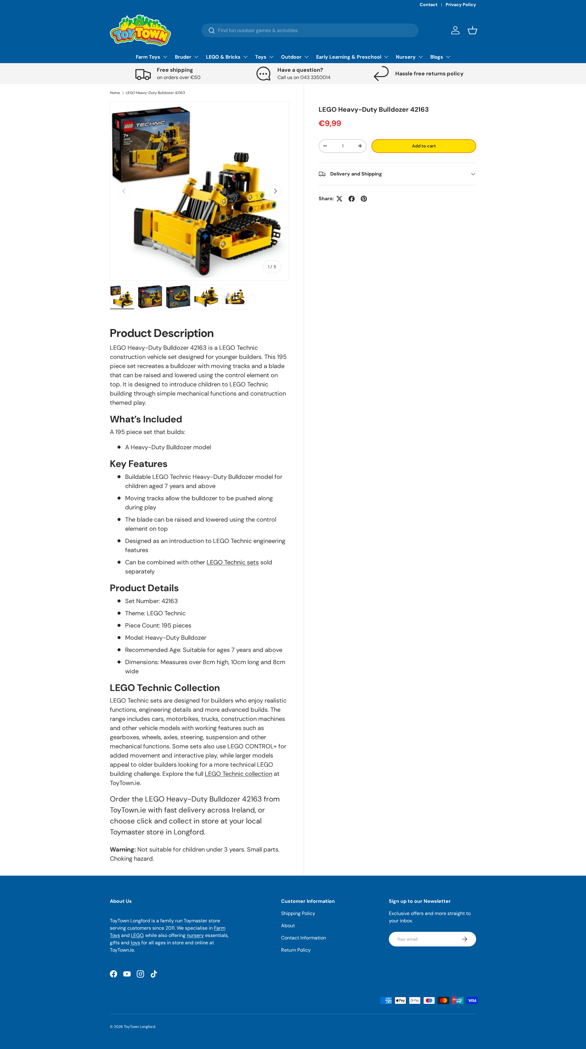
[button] (472, 30)
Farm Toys (148, 57)
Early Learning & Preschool (348, 57)
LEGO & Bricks (223, 57)
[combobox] (309, 30)
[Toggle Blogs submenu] (448, 56)
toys (135, 942)
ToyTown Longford (139, 1026)
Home (115, 92)
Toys (260, 57)
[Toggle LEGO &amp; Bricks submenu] (245, 56)
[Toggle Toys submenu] (271, 56)
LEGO (137, 935)
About (288, 925)
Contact (428, 4)
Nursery (406, 57)
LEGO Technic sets (233, 562)
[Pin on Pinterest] (364, 199)
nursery (195, 935)
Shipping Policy (298, 913)
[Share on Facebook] (351, 199)
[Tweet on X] (339, 199)
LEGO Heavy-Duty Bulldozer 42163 (155, 92)
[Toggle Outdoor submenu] (306, 56)
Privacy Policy (461, 4)
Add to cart (424, 146)
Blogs (436, 57)
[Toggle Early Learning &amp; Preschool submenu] (386, 56)
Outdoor (291, 57)
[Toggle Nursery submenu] (420, 56)
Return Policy (296, 950)
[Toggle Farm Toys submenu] (165, 56)
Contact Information (303, 938)
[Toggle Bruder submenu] (196, 56)
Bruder (183, 57)
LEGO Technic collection (238, 774)
